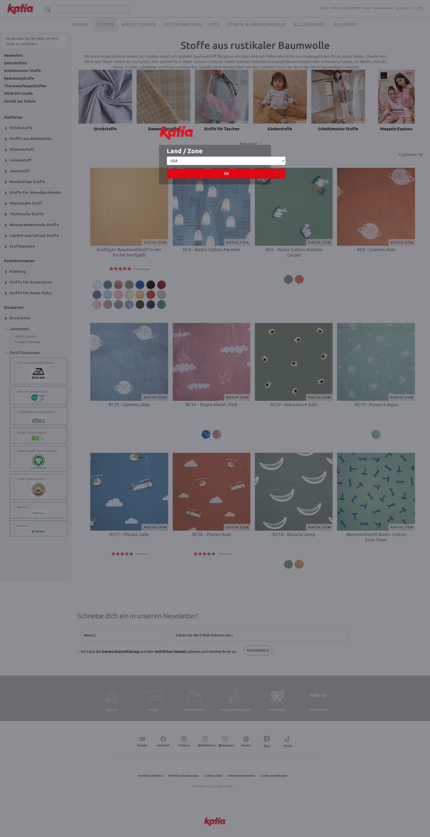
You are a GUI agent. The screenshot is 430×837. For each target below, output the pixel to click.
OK (226, 174)
